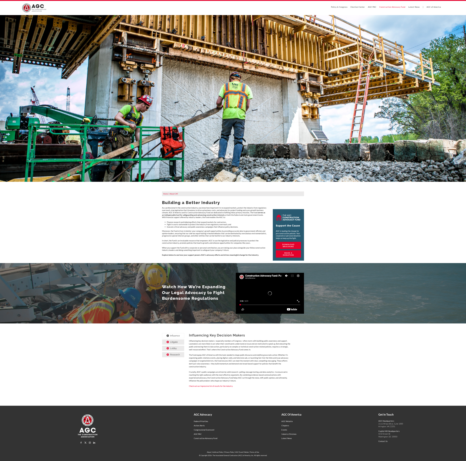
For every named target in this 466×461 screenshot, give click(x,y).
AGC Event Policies (242, 452)
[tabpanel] (240, 361)
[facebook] (81, 443)
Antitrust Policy (217, 452)
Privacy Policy (229, 452)
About (209, 452)
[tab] (173, 335)
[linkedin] (94, 443)
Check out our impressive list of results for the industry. (211, 386)
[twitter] (85, 443)
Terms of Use (254, 452)
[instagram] (90, 443)
